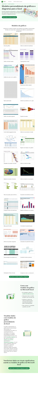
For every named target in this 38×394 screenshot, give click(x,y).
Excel (4, 1)
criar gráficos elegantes (10, 337)
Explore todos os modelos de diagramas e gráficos (19, 368)
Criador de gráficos (11, 3)
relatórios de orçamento (8, 339)
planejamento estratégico (9, 342)
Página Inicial (4, 3)
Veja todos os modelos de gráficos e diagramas (19, 276)
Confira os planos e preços (17, 1)
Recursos (9, 1)
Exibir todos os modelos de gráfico (9, 17)
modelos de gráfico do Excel (28, 293)
